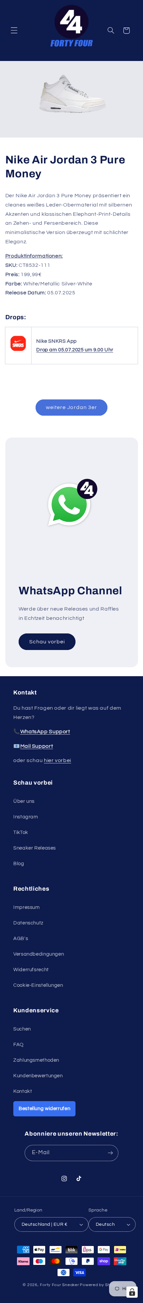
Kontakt (22, 1091)
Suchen (22, 1029)
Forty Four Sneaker (59, 1285)
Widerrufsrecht (31, 969)
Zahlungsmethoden (36, 1060)
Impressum (26, 907)
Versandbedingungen (38, 954)
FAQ (18, 1044)
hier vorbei (57, 760)
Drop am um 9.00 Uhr (74, 349)
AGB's (20, 938)
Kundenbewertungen (38, 1075)
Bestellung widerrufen (44, 1108)
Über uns (24, 801)
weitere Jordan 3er (71, 407)
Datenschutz (28, 922)
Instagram (25, 816)
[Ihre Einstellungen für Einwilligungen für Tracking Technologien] (132, 1292)
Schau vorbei (47, 641)
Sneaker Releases (34, 848)
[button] (14, 30)
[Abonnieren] (110, 1153)
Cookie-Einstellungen (38, 985)
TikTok (20, 832)
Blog (18, 863)
